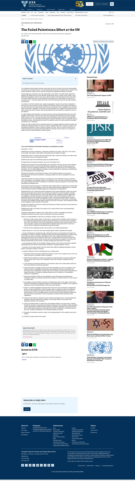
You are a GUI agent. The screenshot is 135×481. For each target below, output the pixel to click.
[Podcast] (45, 465)
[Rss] (41, 465)
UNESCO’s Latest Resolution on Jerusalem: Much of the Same (97, 117)
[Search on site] (112, 4)
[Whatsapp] (52, 465)
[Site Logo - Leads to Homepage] (33, 4)
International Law (27, 23)
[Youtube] (30, 465)
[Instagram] (33, 465)
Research (39, 9)
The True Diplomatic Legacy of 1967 (99, 95)
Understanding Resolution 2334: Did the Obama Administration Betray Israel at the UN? (99, 141)
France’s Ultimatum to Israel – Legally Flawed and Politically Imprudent (100, 260)
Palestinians (38, 23)
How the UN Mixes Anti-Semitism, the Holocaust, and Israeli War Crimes (100, 335)
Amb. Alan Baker (91, 120)
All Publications (27, 337)
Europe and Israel (91, 257)
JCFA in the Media (50, 9)
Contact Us (72, 9)
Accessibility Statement (107, 465)
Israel (88, 185)
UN (22, 25)
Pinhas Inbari (90, 192)
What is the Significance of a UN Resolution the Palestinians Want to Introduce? (99, 236)
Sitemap (97, 465)
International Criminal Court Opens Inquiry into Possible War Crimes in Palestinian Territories (99, 359)
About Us (29, 9)
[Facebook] (22, 465)
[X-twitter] (26, 465)
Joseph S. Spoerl (91, 144)
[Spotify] (49, 465)
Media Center (61, 9)
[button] (22, 41)
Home (22, 9)
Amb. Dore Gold (25, 35)
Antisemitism (90, 280)
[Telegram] (37, 465)
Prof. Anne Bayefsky (92, 337)
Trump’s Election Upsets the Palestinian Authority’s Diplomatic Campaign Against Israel (99, 189)
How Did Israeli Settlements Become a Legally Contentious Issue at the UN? (100, 165)
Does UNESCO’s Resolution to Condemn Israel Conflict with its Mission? (100, 212)
